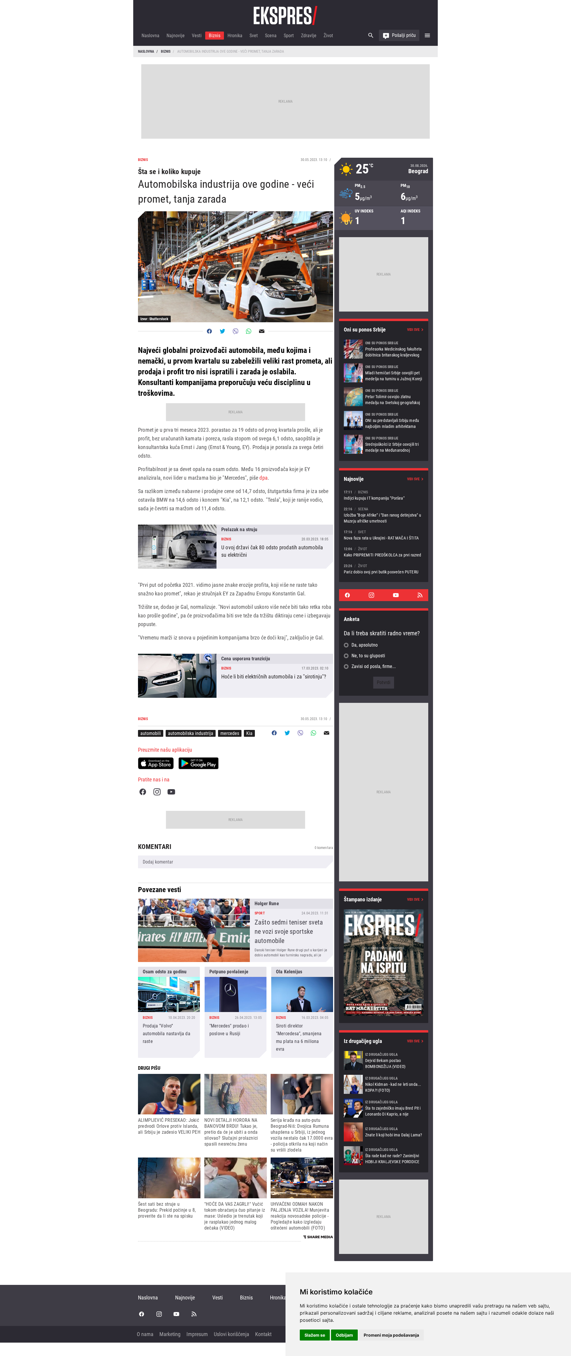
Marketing (170, 1334)
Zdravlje (308, 35)
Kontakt (263, 1334)
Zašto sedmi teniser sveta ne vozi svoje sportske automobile (235, 930)
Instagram (157, 792)
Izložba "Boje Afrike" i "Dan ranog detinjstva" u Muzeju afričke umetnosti (383, 515)
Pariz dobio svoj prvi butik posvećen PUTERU (383, 569)
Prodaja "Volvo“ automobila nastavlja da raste (169, 1012)
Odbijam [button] (344, 1335)
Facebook (143, 792)
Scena (271, 35)
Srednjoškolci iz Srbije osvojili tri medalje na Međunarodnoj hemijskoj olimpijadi (383, 444)
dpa (263, 478)
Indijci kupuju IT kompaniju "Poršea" (383, 495)
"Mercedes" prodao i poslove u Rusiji (235, 1012)
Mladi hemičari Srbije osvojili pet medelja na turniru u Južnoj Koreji (383, 372)
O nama (145, 1334)
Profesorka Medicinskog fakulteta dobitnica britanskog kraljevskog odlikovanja (383, 349)
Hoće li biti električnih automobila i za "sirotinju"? (235, 676)
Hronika (235, 35)
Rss (419, 595)
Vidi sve (413, 330)
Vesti (197, 35)
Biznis (214, 35)
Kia (249, 733)
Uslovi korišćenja (231, 1334)
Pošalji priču (404, 35)
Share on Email (261, 331)
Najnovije (176, 35)
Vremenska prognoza (383, 169)
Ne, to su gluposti (368, 656)
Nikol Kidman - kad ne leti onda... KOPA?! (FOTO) (383, 1084)
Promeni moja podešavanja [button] (391, 1335)
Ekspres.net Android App (198, 763)
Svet (254, 35)
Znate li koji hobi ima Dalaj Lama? (383, 1131)
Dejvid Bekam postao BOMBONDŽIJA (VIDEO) (383, 1060)
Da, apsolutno (365, 645)
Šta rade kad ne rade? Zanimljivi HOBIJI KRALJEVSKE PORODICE (383, 1155)
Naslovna (150, 35)
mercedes (229, 733)
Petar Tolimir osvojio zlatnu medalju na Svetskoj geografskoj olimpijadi (383, 396)
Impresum (197, 1334)
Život (328, 35)
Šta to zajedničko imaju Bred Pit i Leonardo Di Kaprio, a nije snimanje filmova (383, 1108)
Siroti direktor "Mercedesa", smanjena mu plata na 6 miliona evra (302, 1012)
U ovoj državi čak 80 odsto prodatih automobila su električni (235, 547)
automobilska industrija (190, 733)
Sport (289, 35)
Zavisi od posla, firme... (374, 666)
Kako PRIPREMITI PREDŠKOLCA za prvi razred (383, 552)
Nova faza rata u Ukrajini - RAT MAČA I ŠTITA (383, 535)
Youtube (171, 792)
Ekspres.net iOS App (156, 763)
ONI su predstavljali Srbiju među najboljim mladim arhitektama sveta (383, 420)
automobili (150, 733)
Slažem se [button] (315, 1335)
